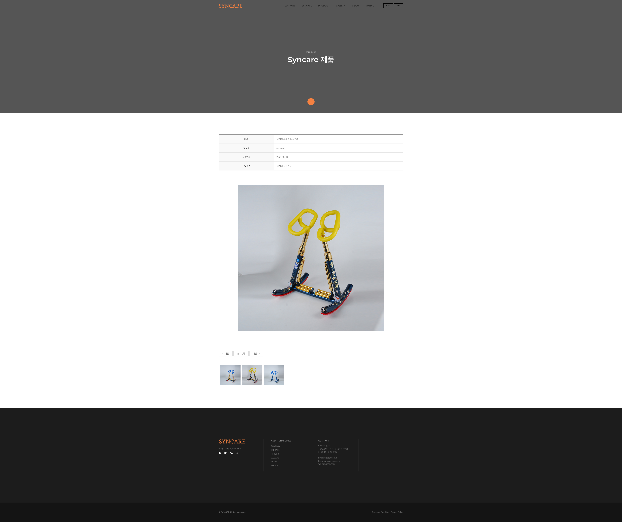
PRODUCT (323, 6)
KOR (388, 5)
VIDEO (355, 6)
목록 (243, 353)
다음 (255, 353)
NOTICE (369, 6)
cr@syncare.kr (330, 458)
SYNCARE (307, 6)
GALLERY (341, 6)
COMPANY (289, 6)
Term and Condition (381, 512)
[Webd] (231, 6)
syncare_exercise (332, 461)
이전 (227, 353)
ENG (398, 5)
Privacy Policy (397, 512)
